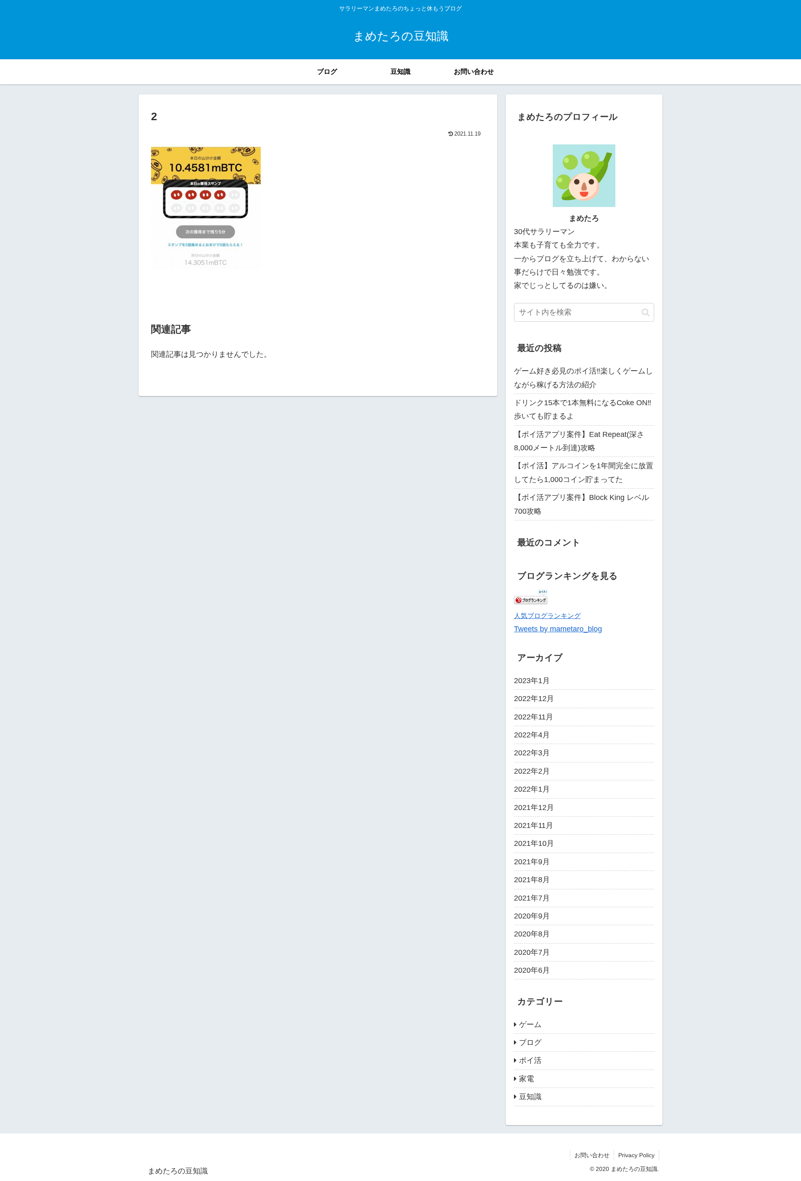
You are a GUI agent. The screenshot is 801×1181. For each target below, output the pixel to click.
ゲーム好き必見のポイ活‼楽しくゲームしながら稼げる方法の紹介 (583, 378)
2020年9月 (532, 916)
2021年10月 (534, 843)
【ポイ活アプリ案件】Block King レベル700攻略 (581, 504)
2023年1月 (532, 680)
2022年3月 (532, 753)
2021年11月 (533, 825)
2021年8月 (532, 880)
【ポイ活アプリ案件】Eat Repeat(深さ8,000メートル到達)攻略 (579, 441)
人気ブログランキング (547, 615)
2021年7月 (532, 897)
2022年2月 (532, 771)
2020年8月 (532, 934)
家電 (526, 1079)
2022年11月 (533, 716)
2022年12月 (534, 698)
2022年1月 (532, 789)
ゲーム (530, 1024)
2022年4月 (532, 735)
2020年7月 (532, 952)
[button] (645, 312)
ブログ (530, 1042)
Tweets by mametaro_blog (558, 629)
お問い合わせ (592, 1155)
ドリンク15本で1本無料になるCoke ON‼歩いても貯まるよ (582, 409)
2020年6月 (532, 970)
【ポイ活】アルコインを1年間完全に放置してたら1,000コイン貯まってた (583, 472)
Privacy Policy (636, 1155)
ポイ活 (530, 1060)
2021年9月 (532, 862)
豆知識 (530, 1097)
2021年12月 (534, 807)
